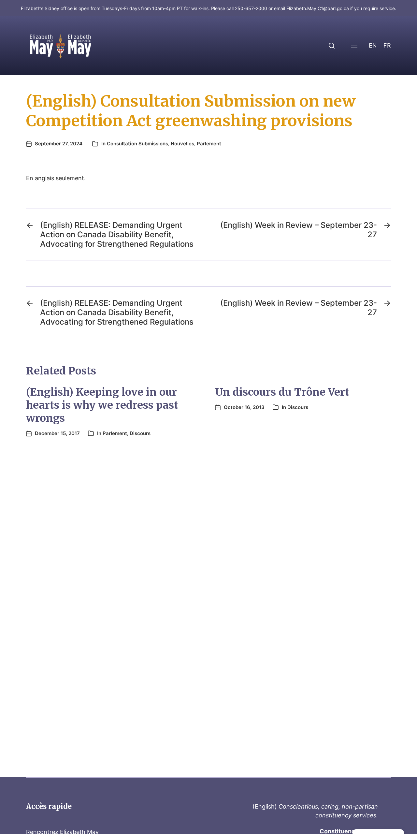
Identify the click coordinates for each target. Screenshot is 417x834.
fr (387, 45)
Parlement (209, 143)
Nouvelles (182, 143)
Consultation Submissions (137, 143)
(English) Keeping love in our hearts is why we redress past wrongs (102, 405)
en (373, 45)
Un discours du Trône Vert (282, 392)
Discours (140, 433)
